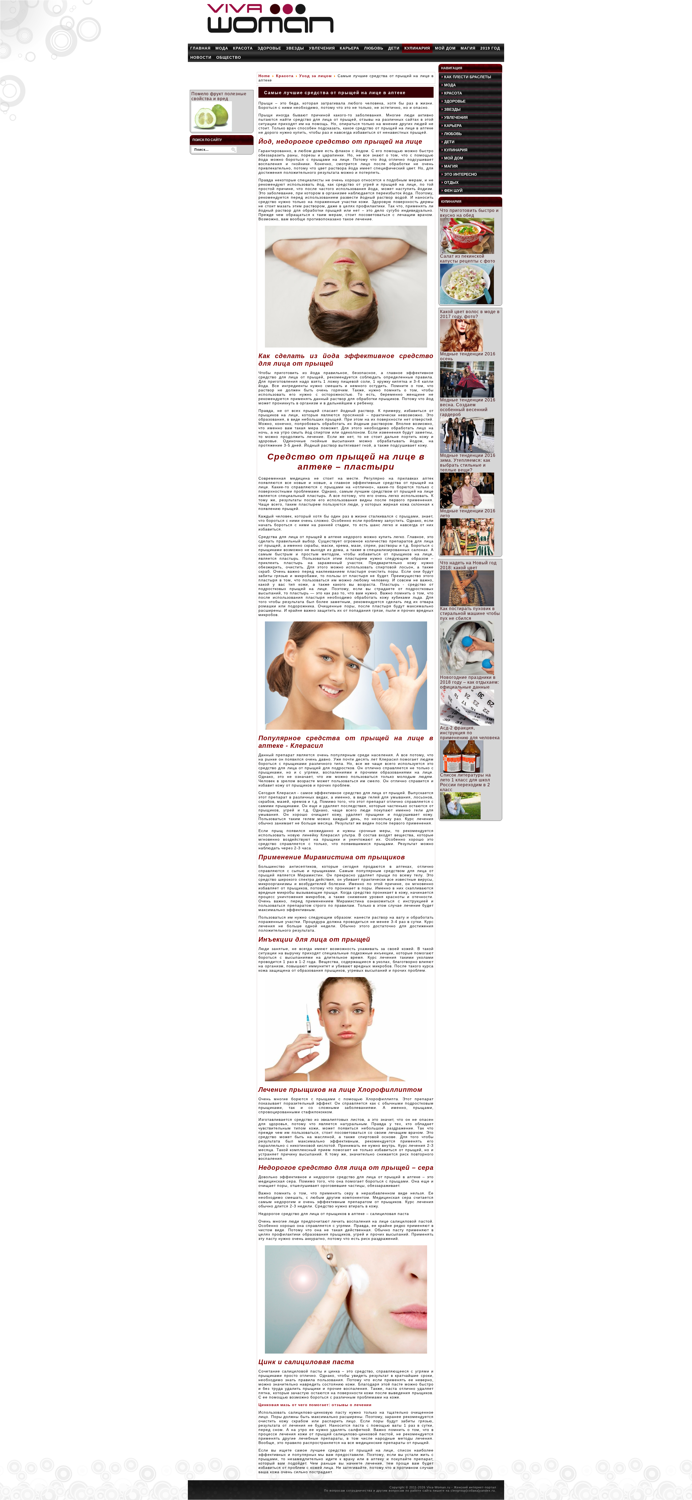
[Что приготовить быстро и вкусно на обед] (467, 252)
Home (264, 76)
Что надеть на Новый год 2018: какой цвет (468, 565)
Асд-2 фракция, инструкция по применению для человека (470, 733)
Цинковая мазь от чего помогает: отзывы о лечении (315, 1405)
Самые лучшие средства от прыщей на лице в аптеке (335, 92)
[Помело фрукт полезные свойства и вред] (211, 130)
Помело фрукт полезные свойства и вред (219, 96)
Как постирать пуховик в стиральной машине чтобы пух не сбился (470, 613)
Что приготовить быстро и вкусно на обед (469, 213)
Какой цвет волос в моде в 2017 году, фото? (470, 314)
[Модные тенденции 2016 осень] (467, 396)
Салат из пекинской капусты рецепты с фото (467, 258)
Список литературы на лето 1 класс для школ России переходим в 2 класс (465, 782)
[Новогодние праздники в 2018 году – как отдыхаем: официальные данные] (467, 724)
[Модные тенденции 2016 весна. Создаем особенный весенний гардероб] (467, 451)
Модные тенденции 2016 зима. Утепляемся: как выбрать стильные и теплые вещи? (467, 462)
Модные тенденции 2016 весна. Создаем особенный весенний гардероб (467, 407)
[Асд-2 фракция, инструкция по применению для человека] (461, 771)
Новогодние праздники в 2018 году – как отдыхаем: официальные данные (469, 682)
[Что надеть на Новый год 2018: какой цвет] (467, 604)
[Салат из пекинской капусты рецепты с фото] (467, 302)
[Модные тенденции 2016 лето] (467, 554)
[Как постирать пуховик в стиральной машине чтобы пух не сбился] (467, 673)
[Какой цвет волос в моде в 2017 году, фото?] (461, 350)
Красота (285, 76)
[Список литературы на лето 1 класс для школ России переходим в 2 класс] (460, 817)
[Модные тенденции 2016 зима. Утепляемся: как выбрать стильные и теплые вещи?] (467, 507)
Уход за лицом (315, 76)
